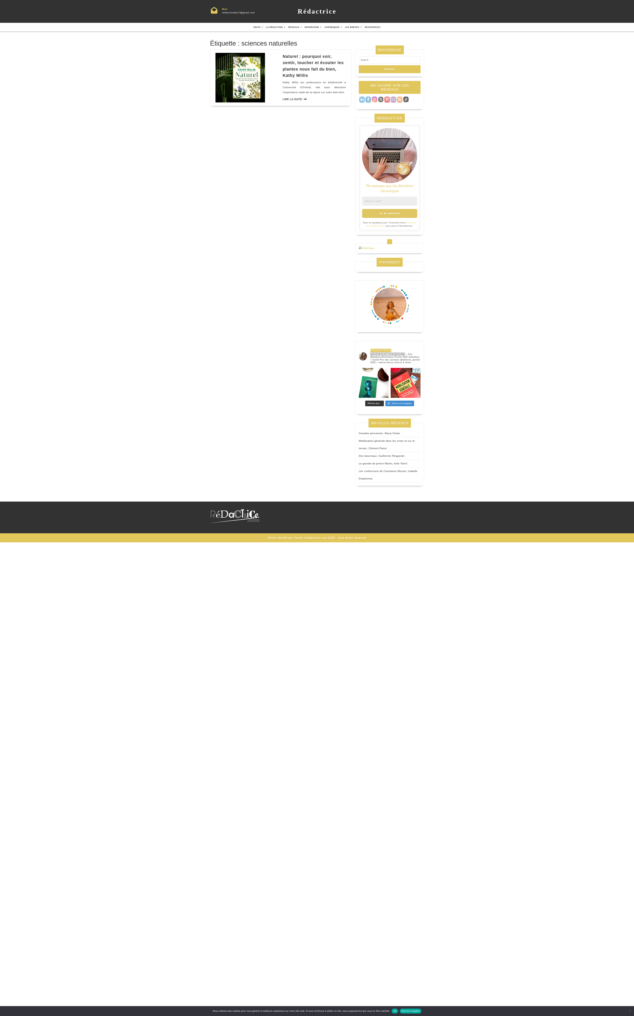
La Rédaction (274, 27)
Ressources (372, 27)
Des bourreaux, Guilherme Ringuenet (382, 455)
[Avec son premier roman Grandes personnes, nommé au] (374, 383)
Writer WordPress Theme (285, 537)
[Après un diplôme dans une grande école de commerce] (406, 383)
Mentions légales (410, 1011)
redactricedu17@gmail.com (238, 12)
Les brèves (352, 27)
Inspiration (312, 27)
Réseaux (293, 27)
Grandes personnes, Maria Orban (379, 433)
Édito (257, 27)
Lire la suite (292, 99)
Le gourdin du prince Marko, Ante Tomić (383, 463)
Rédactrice (317, 11)
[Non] (630, 1011)
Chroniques (332, 27)
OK (394, 1011)
